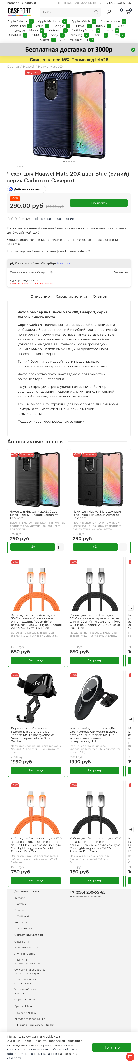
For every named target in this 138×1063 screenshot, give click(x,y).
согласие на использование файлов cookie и (41, 1049)
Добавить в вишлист (29, 189)
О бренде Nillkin (25, 1013)
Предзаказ (99, 203)
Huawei (80, 26)
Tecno (97, 35)
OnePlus (15, 35)
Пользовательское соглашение (26, 981)
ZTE (63, 39)
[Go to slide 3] (69, 161)
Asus (39, 26)
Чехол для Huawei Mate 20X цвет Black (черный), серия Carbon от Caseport (34, 515)
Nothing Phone (83, 30)
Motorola (55, 30)
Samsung (76, 35)
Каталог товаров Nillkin (29, 1018)
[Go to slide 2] (66, 161)
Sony (54, 35)
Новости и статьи (26, 947)
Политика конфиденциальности (28, 961)
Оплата (19, 910)
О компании (22, 941)
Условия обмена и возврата (26, 991)
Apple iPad (18, 26)
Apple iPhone (110, 21)
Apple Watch (80, 21)
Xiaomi (45, 39)
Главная (13, 66)
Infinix (100, 26)
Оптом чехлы (23, 916)
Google (59, 26)
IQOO (120, 26)
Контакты (20, 922)
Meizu (33, 30)
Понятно (111, 1047)
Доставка (29, 2)
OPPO (36, 35)
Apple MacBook (49, 21)
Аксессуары (79, 39)
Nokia (109, 30)
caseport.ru (15, 1058)
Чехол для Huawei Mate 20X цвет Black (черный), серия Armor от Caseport (97, 515)
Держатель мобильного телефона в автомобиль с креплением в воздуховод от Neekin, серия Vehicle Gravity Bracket (32, 735)
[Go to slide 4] (71, 161)
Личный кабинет (25, 953)
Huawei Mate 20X (50, 66)
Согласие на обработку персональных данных (29, 971)
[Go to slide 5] (74, 161)
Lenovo (19, 30)
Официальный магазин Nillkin (34, 1025)
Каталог (13, 2)
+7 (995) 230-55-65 (118, 2)
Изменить (63, 263)
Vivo (115, 35)
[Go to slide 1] (64, 161)
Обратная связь (24, 999)
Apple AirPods (17, 21)
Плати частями (24, 928)
